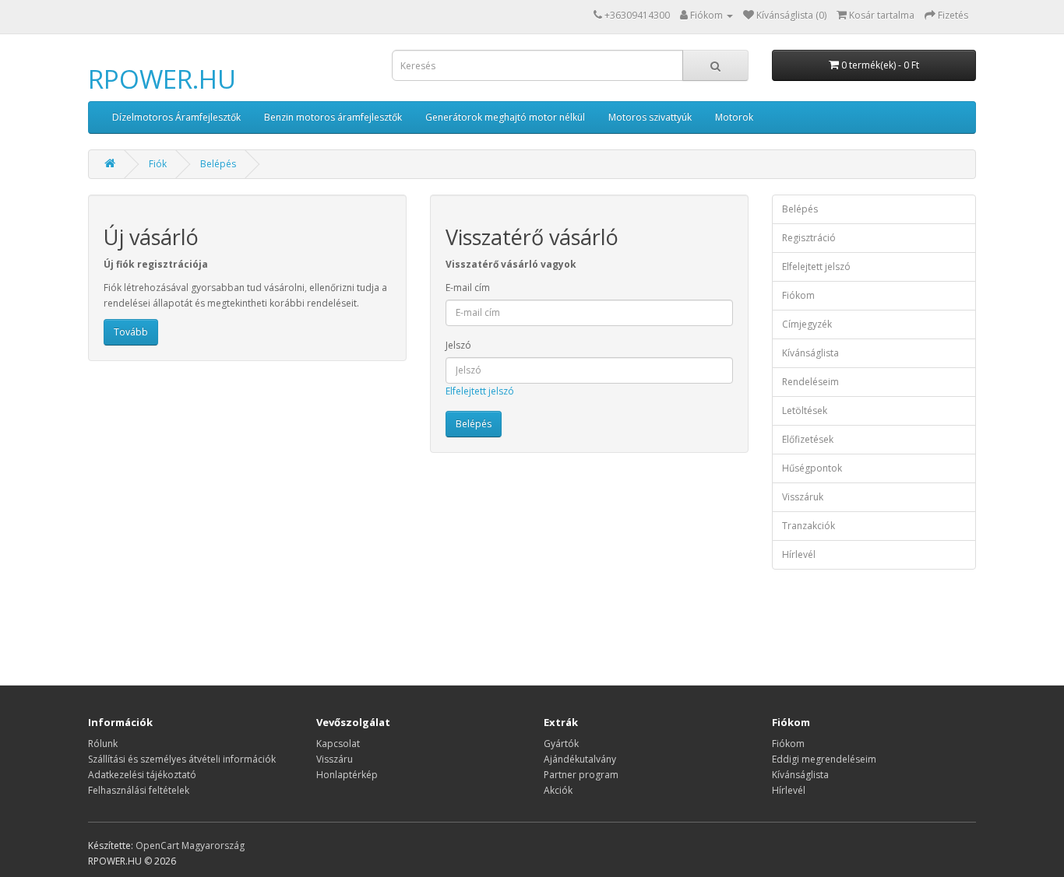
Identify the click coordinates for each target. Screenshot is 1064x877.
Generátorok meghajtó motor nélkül (505, 117)
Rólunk (103, 743)
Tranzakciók (808, 525)
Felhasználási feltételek (138, 790)
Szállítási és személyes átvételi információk (182, 759)
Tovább (131, 332)
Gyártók (561, 743)
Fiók (158, 163)
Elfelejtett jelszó (480, 391)
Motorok (734, 117)
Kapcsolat (338, 743)
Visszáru (334, 759)
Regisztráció (809, 237)
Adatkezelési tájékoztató (142, 774)
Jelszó (458, 345)
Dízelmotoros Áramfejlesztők (176, 117)
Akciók (558, 790)
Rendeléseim (810, 381)
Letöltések (804, 410)
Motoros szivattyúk (650, 117)
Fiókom (798, 295)
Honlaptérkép (347, 774)
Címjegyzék (807, 324)
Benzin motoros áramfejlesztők (333, 117)
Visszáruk (802, 496)
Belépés (218, 163)
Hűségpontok (812, 468)
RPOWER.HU (162, 78)
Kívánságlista (810, 353)
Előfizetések (807, 439)
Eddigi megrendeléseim (824, 759)
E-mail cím (468, 287)
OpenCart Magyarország (190, 845)
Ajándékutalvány (580, 759)
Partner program (581, 774)
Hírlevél (799, 554)
